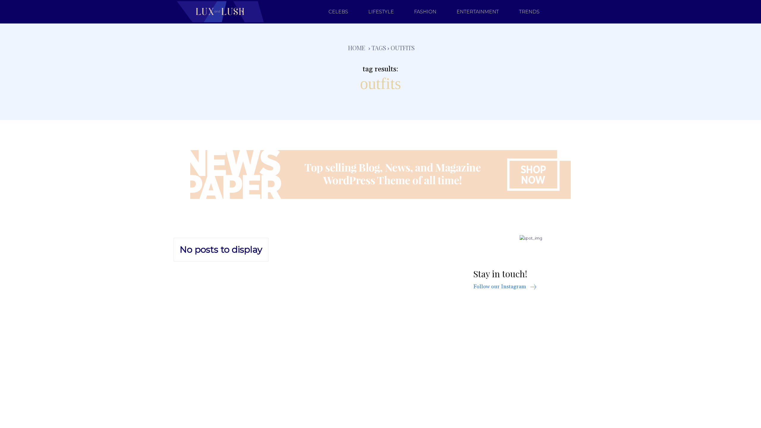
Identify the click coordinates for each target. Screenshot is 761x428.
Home (356, 48)
